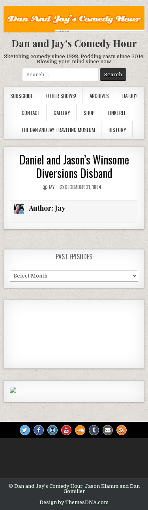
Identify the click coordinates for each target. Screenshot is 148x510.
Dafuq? (130, 96)
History (117, 130)
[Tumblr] (94, 430)
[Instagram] (52, 430)
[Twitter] (25, 430)
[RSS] (121, 430)
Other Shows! (61, 96)
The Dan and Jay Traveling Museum (58, 130)
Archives (99, 96)
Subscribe (21, 96)
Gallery (62, 113)
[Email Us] (108, 430)
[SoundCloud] (80, 430)
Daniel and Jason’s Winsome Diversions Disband (74, 166)
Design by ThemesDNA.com (74, 502)
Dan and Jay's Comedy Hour (74, 43)
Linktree (117, 113)
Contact (31, 113)
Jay (51, 186)
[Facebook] (39, 430)
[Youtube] (66, 430)
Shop (89, 113)
